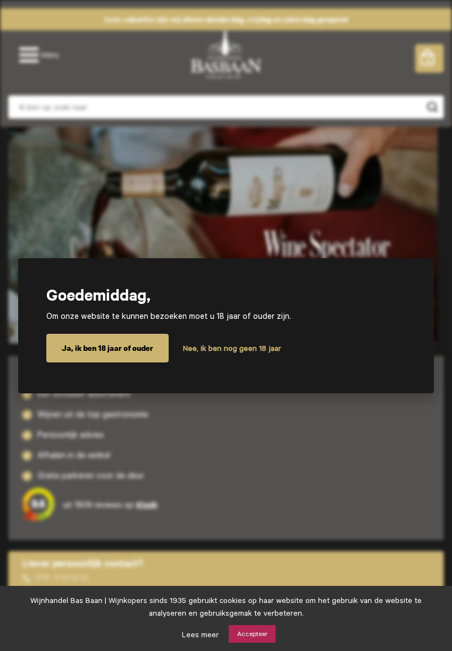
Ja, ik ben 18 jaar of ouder (107, 348)
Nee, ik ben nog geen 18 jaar (232, 348)
